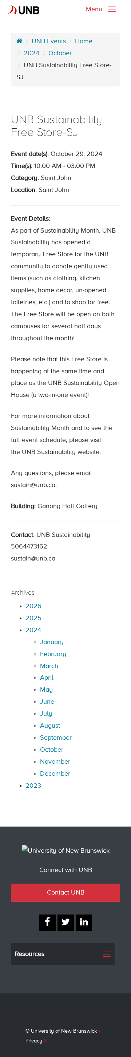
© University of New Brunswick (61, 1031)
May (46, 690)
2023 (33, 786)
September (56, 738)
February (53, 654)
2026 (33, 606)
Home (83, 41)
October (60, 53)
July (46, 714)
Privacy (33, 1041)
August (50, 726)
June (47, 702)
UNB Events (49, 41)
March (49, 666)
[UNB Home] (19, 41)
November (55, 762)
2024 (31, 53)
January (52, 642)
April (46, 678)
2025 (33, 618)
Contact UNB (65, 892)
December (55, 774)
